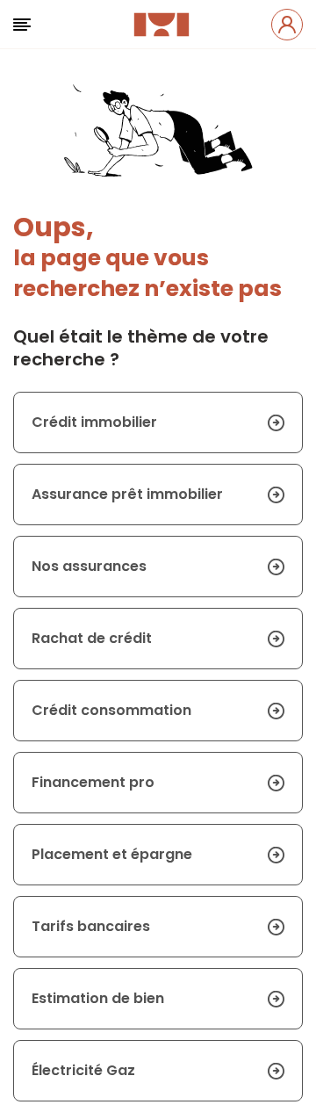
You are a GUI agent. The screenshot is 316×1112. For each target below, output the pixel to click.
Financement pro (93, 782)
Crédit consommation (111, 710)
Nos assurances (89, 566)
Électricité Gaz (83, 1070)
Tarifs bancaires (91, 926)
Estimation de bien (98, 998)
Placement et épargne (112, 854)
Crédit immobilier (94, 422)
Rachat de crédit (92, 638)
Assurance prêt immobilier (127, 494)
